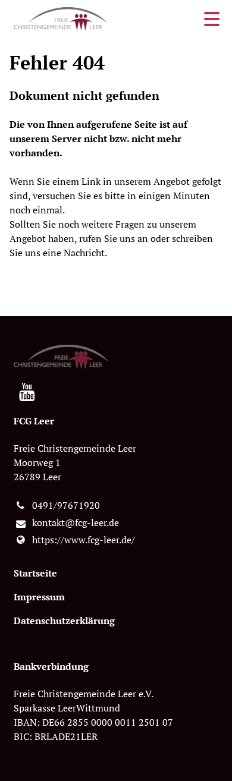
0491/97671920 (66, 505)
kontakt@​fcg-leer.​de (75, 522)
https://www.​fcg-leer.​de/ (83, 539)
